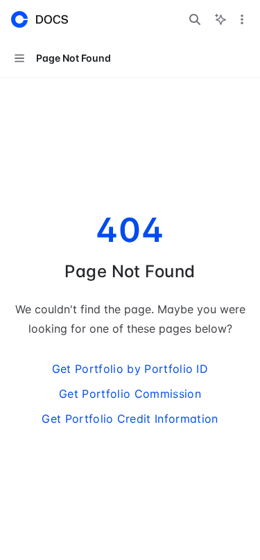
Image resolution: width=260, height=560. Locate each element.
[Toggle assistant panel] (220, 19)
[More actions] (242, 19)
